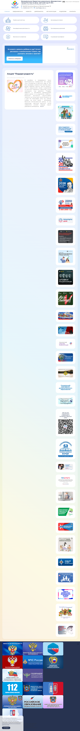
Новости (28, 11)
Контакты (72, 11)
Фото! (42, 106)
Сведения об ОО (18, 11)
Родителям (62, 11)
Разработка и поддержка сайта (54, 724)
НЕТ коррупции (51, 11)
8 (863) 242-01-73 (27, 8)
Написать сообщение (14, 58)
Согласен (6, 727)
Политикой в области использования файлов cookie (11, 724)
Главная (7, 11)
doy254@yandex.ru (41, 8)
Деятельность (38, 11)
